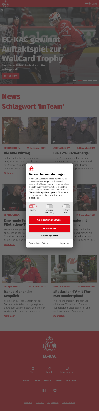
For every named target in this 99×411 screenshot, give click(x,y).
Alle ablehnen (49, 228)
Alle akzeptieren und (49, 220)
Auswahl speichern (49, 236)
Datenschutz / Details (38, 243)
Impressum (65, 243)
